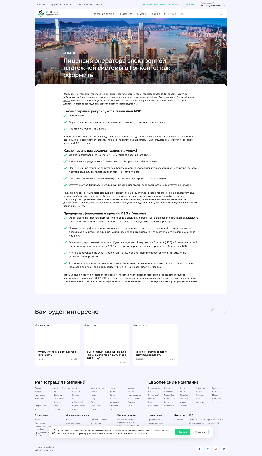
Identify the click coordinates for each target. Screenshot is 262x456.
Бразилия (132, 388)
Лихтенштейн (154, 395)
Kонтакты (88, 4)
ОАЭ (93, 402)
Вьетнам (76, 391)
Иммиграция (170, 14)
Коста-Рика (40, 398)
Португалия (217, 398)
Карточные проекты (99, 419)
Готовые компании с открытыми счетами (126, 420)
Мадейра (184, 395)
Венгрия (183, 388)
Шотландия (169, 405)
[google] (216, 449)
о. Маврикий (77, 402)
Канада (75, 395)
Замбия (94, 409)
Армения (76, 388)
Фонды (69, 419)
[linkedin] (224, 449)
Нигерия (57, 402)
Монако (151, 398)
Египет (112, 409)
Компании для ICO (74, 423)
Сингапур (113, 405)
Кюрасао (76, 398)
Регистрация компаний (104, 14)
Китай (112, 395)
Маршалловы (133, 398)
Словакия (168, 402)
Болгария (168, 388)
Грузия (112, 391)
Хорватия (200, 402)
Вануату (38, 391)
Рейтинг (100, 4)
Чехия (215, 402)
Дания (151, 391)
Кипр (182, 391)
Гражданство (154, 419)
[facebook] (199, 449)
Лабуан (94, 398)
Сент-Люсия (96, 405)
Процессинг (141, 14)
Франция (184, 402)
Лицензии (155, 14)
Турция (56, 409)
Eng (182, 14)
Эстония (183, 405)
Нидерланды (169, 398)
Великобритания (155, 388)
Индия (131, 391)
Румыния (152, 402)
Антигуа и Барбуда (61, 388)
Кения (93, 395)
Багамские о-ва (97, 388)
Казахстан (57, 395)
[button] (213, 311)
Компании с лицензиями (128, 425)
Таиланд (38, 409)
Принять (182, 432)
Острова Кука (115, 402)
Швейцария (153, 405)
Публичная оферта (45, 447)
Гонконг (94, 391)
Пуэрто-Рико (40, 405)
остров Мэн (185, 398)
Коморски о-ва (134, 395)
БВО (55, 391)
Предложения (125, 14)
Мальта (215, 395)
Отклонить (200, 432)
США (130, 405)
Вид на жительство (156, 423)
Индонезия (40, 395)
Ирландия (168, 391)
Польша (199, 398)
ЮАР (74, 409)
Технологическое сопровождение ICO (206, 419)
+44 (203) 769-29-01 (210, 5)
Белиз (112, 388)
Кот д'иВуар (58, 398)
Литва (214, 391)
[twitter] (208, 449)
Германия (216, 388)
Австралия (39, 388)
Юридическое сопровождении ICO (204, 423)
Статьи (78, 4)
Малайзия (113, 398)
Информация (55, 4)
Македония (201, 395)
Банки (37, 419)
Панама (131, 402)
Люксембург (169, 395)
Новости (68, 4)
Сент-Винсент (78, 405)
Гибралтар (200, 388)
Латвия (199, 391)
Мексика (38, 402)
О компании (40, 4)
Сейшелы (57, 405)
